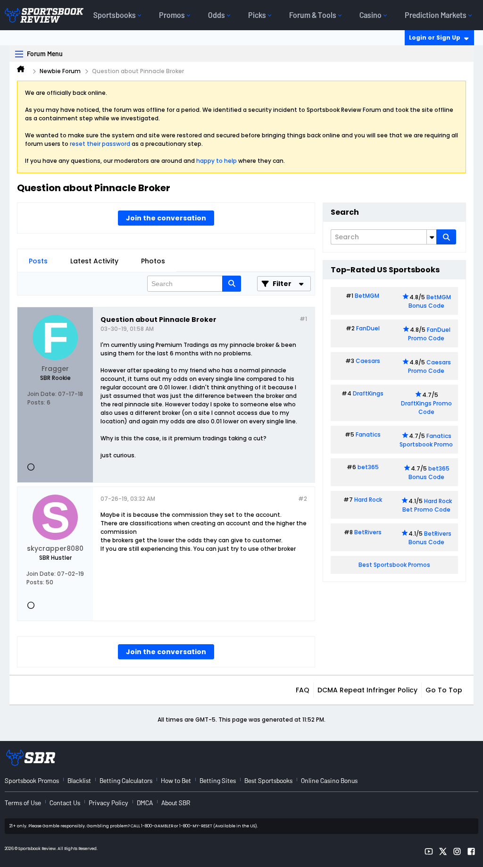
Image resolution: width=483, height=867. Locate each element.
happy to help (216, 161)
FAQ (302, 690)
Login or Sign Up (434, 38)
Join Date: (42, 394)
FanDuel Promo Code (429, 334)
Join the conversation (166, 218)
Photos (153, 261)
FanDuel (368, 328)
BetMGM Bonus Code (429, 301)
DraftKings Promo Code (426, 407)
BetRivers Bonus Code (430, 538)
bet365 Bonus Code (429, 472)
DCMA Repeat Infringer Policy (367, 690)
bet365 (368, 467)
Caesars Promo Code (429, 366)
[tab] (38, 261)
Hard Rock (368, 500)
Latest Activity (94, 261)
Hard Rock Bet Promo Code (427, 505)
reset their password (100, 144)
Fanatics (368, 434)
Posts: (36, 402)
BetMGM (367, 296)
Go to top (443, 690)
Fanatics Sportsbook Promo (426, 440)
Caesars (368, 361)
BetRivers (368, 532)
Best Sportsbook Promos (394, 565)
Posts (38, 261)
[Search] (446, 236)
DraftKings (368, 393)
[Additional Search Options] (431, 236)
